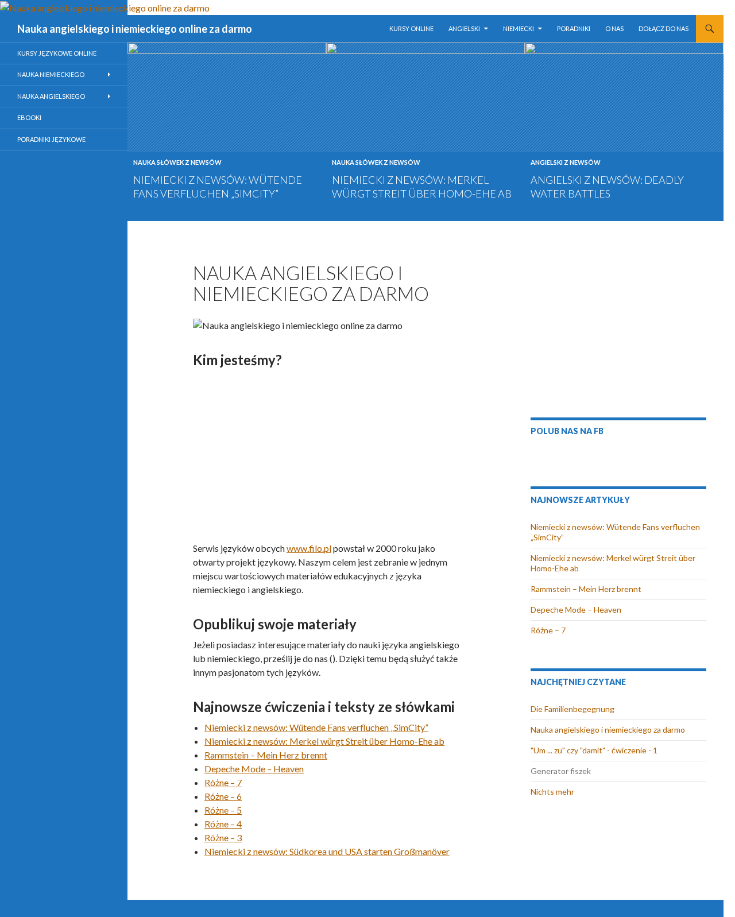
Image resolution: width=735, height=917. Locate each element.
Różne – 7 (223, 782)
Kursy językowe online (56, 53)
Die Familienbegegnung (572, 709)
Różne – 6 (223, 796)
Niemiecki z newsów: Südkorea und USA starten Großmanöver (327, 851)
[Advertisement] (329, 454)
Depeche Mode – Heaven (254, 768)
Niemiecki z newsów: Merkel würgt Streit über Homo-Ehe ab (324, 741)
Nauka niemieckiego (50, 74)
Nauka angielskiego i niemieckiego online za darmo (134, 28)
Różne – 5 (223, 809)
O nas (614, 28)
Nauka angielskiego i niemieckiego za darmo (608, 729)
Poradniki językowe (51, 139)
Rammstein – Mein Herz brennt (265, 754)
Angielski (464, 28)
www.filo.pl (309, 548)
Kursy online (411, 28)
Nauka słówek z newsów (177, 162)
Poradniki (573, 28)
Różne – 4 (223, 823)
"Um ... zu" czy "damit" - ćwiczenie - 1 (594, 750)
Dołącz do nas (663, 28)
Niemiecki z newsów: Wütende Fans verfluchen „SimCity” (316, 727)
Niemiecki (518, 28)
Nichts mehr (552, 791)
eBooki (29, 117)
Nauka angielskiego (51, 96)
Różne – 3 (223, 837)
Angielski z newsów (566, 162)
